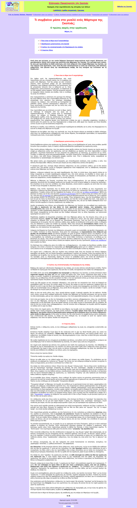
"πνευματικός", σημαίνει (42, 394)
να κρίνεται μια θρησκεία (68, 194)
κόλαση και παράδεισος (99, 240)
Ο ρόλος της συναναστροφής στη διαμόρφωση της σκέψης (62, 47)
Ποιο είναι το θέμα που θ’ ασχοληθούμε (55, 40)
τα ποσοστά (46, 195)
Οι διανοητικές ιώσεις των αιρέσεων (43, 14)
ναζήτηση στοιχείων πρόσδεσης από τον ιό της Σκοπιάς (76, 14)
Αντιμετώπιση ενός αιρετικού (100, 14)
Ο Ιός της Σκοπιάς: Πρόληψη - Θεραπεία (20, 14)
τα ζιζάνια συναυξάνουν (90, 192)
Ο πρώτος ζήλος (47, 50)
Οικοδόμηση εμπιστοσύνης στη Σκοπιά (55, 44)
